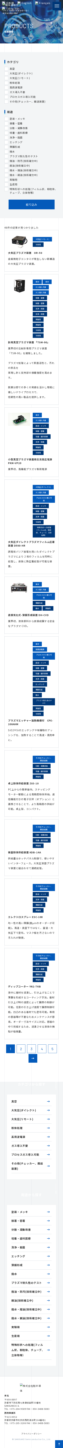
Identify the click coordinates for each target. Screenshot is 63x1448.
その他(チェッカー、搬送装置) (27, 1166)
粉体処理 (16, 1128)
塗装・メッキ (19, 1212)
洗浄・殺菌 (18, 1247)
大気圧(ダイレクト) (23, 1110)
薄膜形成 (16, 1265)
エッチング (18, 1256)
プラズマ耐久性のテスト (26, 1283)
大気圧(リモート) (22, 1119)
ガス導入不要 (19, 1145)
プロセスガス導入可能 (25, 1154)
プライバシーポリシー (31, 1433)
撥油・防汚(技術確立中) (26, 1291)
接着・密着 (18, 1221)
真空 (14, 1101)
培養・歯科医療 (21, 1238)
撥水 (14, 1274)
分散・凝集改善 (21, 1229)
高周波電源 (18, 1137)
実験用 (15, 1327)
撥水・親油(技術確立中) (26, 1318)
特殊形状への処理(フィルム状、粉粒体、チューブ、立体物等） (27, 1350)
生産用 (15, 1336)
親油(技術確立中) (22, 1300)
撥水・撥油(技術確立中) (26, 1309)
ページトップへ (59, 1444)
